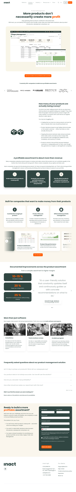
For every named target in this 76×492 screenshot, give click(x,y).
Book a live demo (46, 447)
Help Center (61, 469)
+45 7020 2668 (47, 475)
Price (54, 2)
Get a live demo (38, 254)
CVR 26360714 (46, 466)
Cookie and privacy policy (65, 471)
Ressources (46, 2)
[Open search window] (58, 2)
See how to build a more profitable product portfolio (38, 75)
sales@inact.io (46, 473)
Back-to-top (69, 390)
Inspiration (61, 473)
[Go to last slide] (10, 241)
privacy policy (53, 433)
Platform (24, 2)
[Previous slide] (5, 90)
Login (65, 2)
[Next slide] (71, 90)
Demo (70, 2)
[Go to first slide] (71, 291)
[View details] (5, 468)
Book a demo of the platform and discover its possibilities (19, 395)
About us (60, 475)
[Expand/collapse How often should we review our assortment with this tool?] (71, 385)
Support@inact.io (62, 466)
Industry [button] (38, 2)
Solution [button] (30, 2)
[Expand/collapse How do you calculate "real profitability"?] (71, 380)
